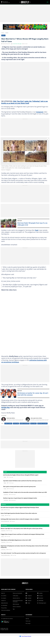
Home (2, 32)
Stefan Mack (15, 43)
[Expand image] (48, 139)
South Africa (6, 494)
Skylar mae (15, 423)
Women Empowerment (5, 521)
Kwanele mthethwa (24, 423)
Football (2, 515)
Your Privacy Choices (26, 636)
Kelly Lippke (20, 43)
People (5, 488)
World (7, 32)
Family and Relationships (5, 555)
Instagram (39, 112)
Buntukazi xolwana (42, 423)
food (36, 230)
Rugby (5, 477)
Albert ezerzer (8, 423)
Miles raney (33, 423)
